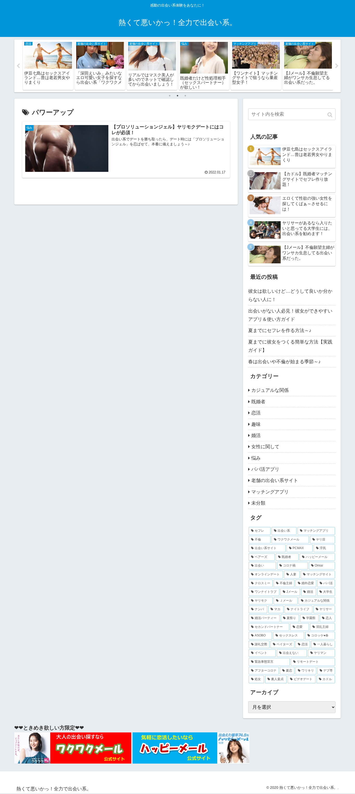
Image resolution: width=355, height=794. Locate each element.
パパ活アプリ (265, 469)
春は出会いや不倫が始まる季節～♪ (284, 361)
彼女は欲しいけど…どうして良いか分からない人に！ (290, 295)
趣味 (256, 424)
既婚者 (258, 401)
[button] (330, 114)
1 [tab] (169, 95)
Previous (18, 66)
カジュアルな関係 (270, 390)
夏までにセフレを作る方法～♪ (279, 330)
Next (336, 66)
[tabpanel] (48, 65)
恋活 (256, 412)
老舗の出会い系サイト (274, 480)
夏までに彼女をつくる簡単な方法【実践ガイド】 (290, 346)
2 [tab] (177, 95)
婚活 (256, 435)
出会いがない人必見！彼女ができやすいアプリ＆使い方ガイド (290, 315)
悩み (256, 458)
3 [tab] (185, 95)
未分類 (258, 503)
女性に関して (265, 446)
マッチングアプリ (270, 491)
